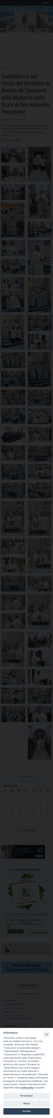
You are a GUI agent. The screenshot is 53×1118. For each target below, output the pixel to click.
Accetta (26, 1111)
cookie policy (27, 1087)
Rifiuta (26, 1103)
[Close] (46, 1034)
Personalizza (26, 1096)
